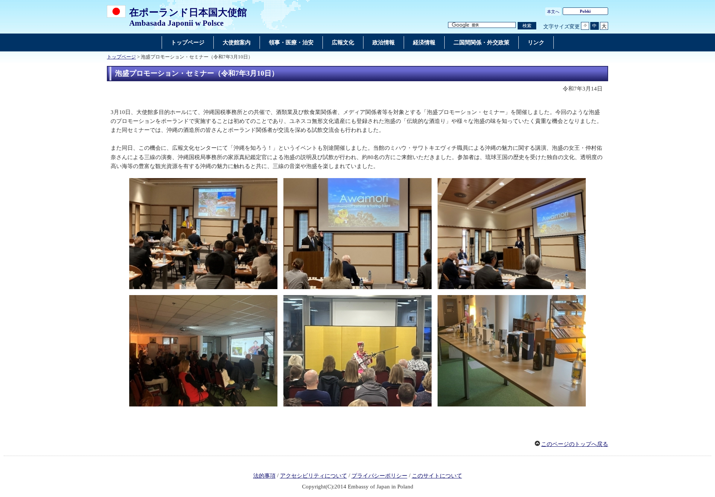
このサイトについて (437, 476)
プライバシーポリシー (379, 476)
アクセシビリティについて (313, 476)
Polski (585, 11)
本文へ (553, 11)
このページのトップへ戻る (574, 444)
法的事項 (264, 476)
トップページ (121, 57)
